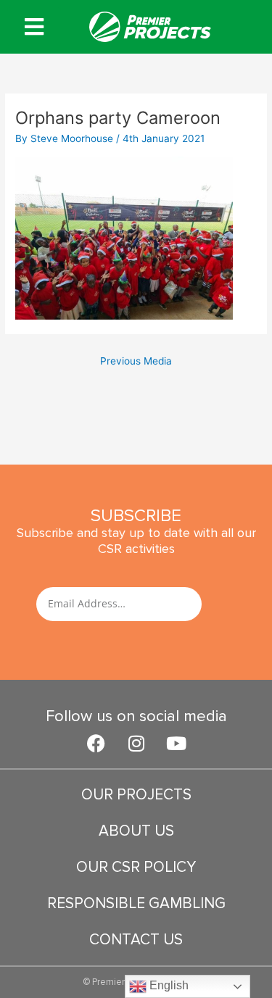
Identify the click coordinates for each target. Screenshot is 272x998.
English (168, 985)
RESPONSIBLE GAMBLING (136, 903)
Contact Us (136, 940)
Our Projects (136, 795)
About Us (136, 831)
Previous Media (136, 361)
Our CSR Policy (136, 867)
